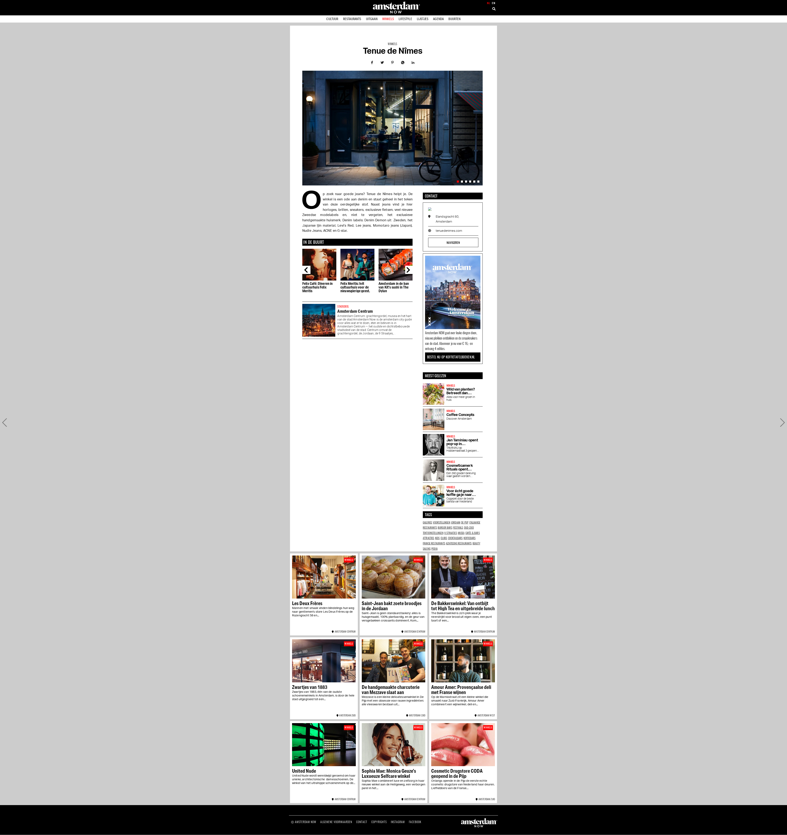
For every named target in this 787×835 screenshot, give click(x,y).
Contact (361, 822)
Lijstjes (422, 19)
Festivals (458, 527)
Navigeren (453, 242)
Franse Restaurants (434, 543)
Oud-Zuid (469, 527)
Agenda (438, 19)
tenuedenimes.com (449, 230)
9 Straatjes (450, 533)
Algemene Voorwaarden (336, 822)
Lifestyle (405, 19)
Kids (437, 538)
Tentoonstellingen (433, 533)
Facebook (415, 822)
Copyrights (379, 822)
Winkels (388, 19)
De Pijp (464, 522)
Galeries (427, 522)
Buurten (454, 19)
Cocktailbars (455, 538)
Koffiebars (470, 538)
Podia (434, 548)
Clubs (444, 538)
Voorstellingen (441, 522)
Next (409, 270)
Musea (461, 533)
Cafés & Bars (472, 533)
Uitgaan (372, 19)
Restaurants (352, 19)
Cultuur (332, 19)
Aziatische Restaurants (459, 543)
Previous (306, 270)
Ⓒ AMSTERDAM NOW (303, 822)
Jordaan (455, 522)
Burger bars (445, 527)
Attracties (428, 538)
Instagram (398, 822)
